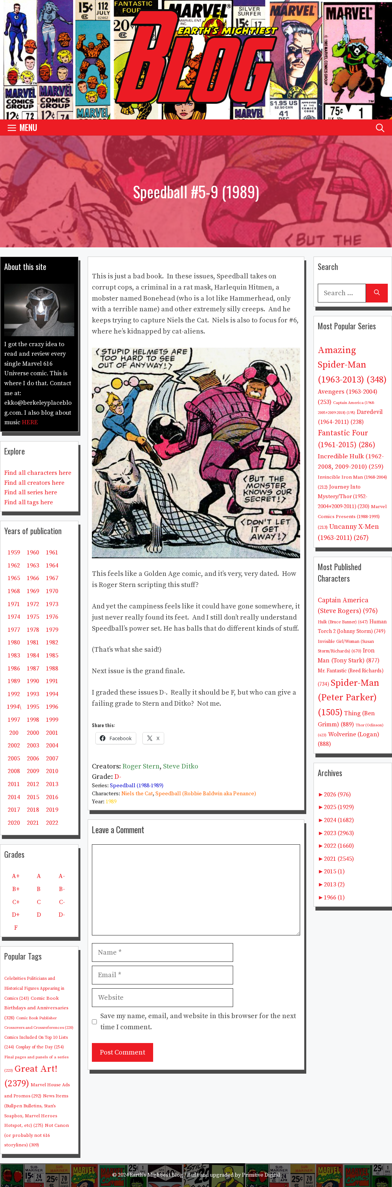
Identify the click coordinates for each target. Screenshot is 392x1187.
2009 (33, 771)
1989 (111, 801)
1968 (14, 591)
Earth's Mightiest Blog (156, 1175)
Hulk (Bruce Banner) (343, 622)
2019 (52, 810)
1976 (52, 617)
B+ (16, 889)
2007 (52, 758)
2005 (14, 758)
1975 (33, 617)
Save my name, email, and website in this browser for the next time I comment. (198, 1022)
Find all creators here (34, 483)
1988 (52, 668)
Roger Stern (141, 766)
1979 (52, 630)
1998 (33, 720)
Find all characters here (37, 473)
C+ (16, 902)
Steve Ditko (180, 766)
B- (62, 889)
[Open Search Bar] (380, 127)
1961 (52, 552)
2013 (52, 784)
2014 (14, 797)
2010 (52, 771)
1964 (52, 565)
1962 (14, 565)
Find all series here (30, 492)
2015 (33, 797)
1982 (52, 642)
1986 (14, 668)
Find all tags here (28, 502)
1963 (33, 565)
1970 (52, 591)
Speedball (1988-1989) (136, 785)
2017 (14, 810)
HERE (30, 422)
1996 (52, 707)
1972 (33, 604)
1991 (52, 681)
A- (62, 876)
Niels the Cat (137, 793)
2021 (33, 823)
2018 (33, 810)
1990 (33, 681)
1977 (14, 630)
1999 (52, 720)
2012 (33, 784)
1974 (14, 617)
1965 (14, 578)
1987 (33, 668)
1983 (14, 655)
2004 (52, 745)
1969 (33, 591)
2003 (33, 745)
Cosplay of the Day (40, 1047)
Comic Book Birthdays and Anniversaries (36, 1008)
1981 (33, 642)
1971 (14, 604)
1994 (52, 694)
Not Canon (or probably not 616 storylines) (36, 1135)
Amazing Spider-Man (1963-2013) (352, 365)
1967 (52, 578)
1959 (14, 552)
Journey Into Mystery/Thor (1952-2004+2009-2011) (343, 497)
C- (62, 902)
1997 (14, 720)
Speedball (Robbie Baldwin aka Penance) (205, 793)
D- (117, 776)
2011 (14, 784)
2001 (52, 733)
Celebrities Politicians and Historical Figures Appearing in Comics (34, 988)
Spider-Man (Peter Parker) (348, 697)
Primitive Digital (261, 1175)
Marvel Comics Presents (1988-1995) (352, 517)
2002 (14, 745)
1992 (14, 694)
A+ (16, 876)
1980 (14, 642)
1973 (52, 604)
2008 (14, 771)
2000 (33, 733)
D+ (16, 915)
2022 (52, 823)
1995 (33, 707)
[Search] (377, 293)
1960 (33, 552)
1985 (52, 655)
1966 (33, 578)
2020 (14, 823)
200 (13, 733)
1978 (33, 630)
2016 (52, 797)
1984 (33, 655)
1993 (33, 694)
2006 (33, 758)
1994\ (14, 707)
